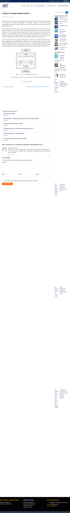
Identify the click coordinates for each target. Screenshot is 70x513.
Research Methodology (63, 5)
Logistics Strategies (8, 86)
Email (20, 174)
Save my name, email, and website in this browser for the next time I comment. (21, 180)
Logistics (4, 11)
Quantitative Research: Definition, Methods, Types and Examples (60, 58)
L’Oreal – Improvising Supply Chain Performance (37, 86)
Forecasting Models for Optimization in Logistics (15, 138)
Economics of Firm (51, 5)
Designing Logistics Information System (13, 123)
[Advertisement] (26, 99)
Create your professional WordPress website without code (63, 187)
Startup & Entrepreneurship (29, 503)
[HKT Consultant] (10, 5)
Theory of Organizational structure (63, 31)
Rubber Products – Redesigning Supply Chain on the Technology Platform (21, 118)
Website (37, 174)
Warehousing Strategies (9, 113)
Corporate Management (39, 5)
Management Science (28, 505)
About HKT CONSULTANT (6, 503)
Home (31, 5)
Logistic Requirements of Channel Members (13, 133)
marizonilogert (11, 147)
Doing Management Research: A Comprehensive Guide (63, 290)
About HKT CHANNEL (5, 502)
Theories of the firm (27, 507)
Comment (4, 162)
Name (3, 174)
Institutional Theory (64, 25)
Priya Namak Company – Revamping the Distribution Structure (18, 128)
